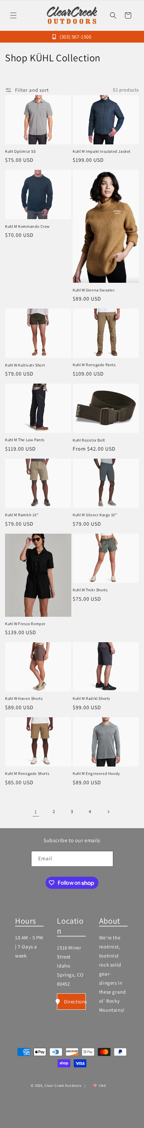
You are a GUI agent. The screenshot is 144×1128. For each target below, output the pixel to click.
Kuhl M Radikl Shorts (91, 698)
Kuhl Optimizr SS (20, 151)
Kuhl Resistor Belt (89, 440)
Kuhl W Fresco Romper (25, 623)
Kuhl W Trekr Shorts (90, 589)
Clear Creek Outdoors (63, 1085)
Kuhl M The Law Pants (25, 439)
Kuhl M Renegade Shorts (27, 773)
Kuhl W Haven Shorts (24, 698)
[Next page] (108, 811)
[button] (13, 15)
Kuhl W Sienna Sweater (94, 289)
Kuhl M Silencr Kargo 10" (95, 514)
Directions (74, 1001)
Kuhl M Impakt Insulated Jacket (102, 151)
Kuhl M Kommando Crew (27, 226)
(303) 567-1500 (75, 37)
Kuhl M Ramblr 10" (22, 514)
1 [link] (35, 811)
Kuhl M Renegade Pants (94, 364)
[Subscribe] (105, 859)
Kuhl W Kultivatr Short (25, 365)
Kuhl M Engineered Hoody (96, 773)
